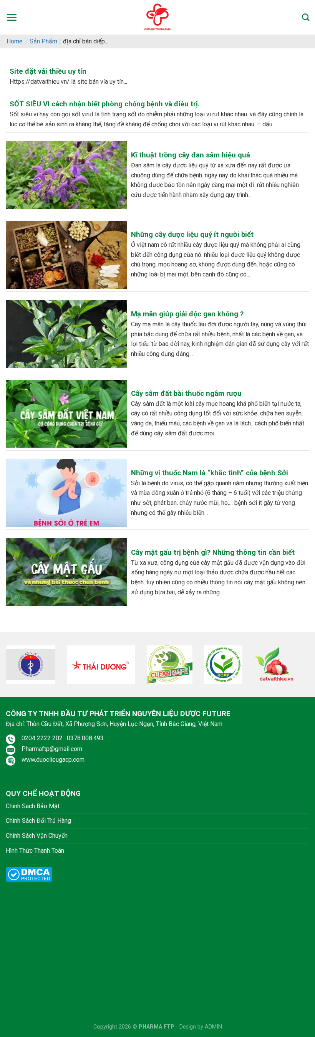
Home (15, 41)
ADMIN (213, 1027)
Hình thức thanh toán (35, 850)
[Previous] (16, 667)
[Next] (299, 667)
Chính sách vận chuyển (37, 835)
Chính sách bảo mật (33, 806)
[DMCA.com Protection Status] (29, 874)
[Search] (305, 17)
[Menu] (11, 17)
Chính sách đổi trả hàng (38, 820)
